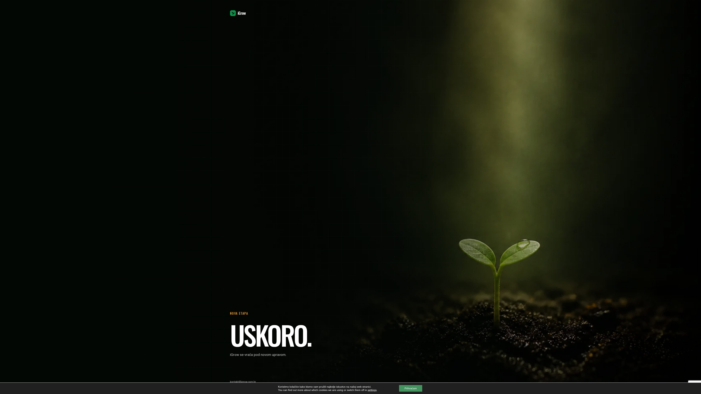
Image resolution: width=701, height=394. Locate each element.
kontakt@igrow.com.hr (243, 381)
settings (372, 390)
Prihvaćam (411, 388)
